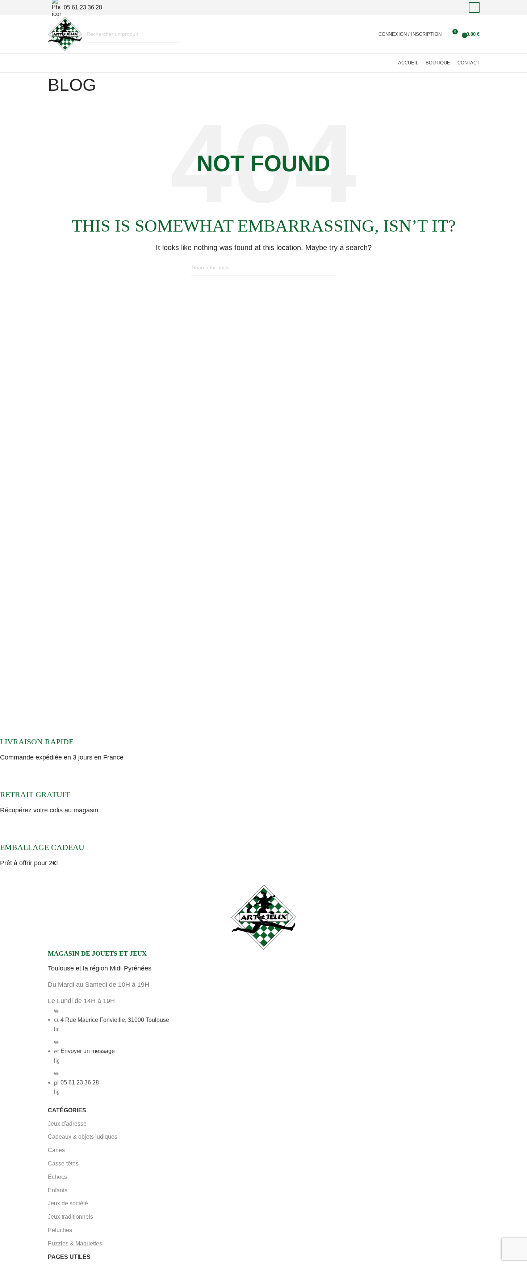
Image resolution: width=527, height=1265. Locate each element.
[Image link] (263, 916)
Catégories (67, 1110)
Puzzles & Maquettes (75, 1243)
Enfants (57, 1190)
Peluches (60, 1230)
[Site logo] (65, 33)
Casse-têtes (63, 1163)
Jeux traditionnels (70, 1217)
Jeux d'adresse (67, 1124)
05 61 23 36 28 (79, 1082)
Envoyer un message (87, 1051)
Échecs (57, 1177)
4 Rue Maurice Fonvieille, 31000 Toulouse (114, 1019)
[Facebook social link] (474, 7)
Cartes (56, 1150)
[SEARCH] (171, 34)
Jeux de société (68, 1203)
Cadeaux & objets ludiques (82, 1137)
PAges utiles (69, 1257)
